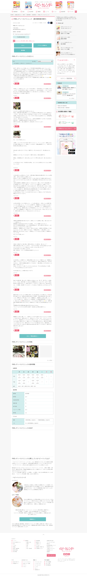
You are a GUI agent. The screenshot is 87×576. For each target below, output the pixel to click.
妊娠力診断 (59, 18)
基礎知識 (15, 11)
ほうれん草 (64, 18)
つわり (70, 18)
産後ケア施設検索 (16, 548)
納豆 (59, 20)
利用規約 (48, 551)
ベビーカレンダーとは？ (51, 542)
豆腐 (65, 17)
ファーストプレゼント (27, 561)
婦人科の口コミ (29, 63)
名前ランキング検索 (26, 563)
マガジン (24, 566)
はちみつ (62, 17)
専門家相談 (38, 540)
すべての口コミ (17, 63)
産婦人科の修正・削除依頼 (63, 107)
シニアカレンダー (38, 563)
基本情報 (23, 50)
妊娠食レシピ (38, 543)
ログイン (48, 553)
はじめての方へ (64, 60)
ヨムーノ (36, 568)
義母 (61, 20)
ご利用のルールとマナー (64, 128)
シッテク (36, 566)
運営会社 (48, 543)
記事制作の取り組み (50, 540)
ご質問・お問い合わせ (51, 555)
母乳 (67, 18)
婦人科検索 (15, 551)
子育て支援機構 (48, 561)
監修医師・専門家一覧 (40, 546)
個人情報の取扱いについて (51, 545)
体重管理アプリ (15, 563)
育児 (27, 546)
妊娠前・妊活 (28, 542)
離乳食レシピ (38, 542)
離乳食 (58, 17)
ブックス (71, 11)
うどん (73, 18)
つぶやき (14, 545)
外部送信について (50, 546)
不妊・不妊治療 (29, 548)
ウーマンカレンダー (38, 561)
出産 (27, 545)
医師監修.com (37, 569)
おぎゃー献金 (48, 563)
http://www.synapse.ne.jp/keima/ (22, 34)
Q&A (23, 11)
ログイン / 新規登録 (66, 78)
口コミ (23, 45)
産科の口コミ (23, 63)
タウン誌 (37, 545)
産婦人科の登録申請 (62, 105)
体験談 (39, 11)
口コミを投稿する (43, 45)
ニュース (47, 11)
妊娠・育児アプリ (16, 561)
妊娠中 (27, 543)
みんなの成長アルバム (17, 542)
